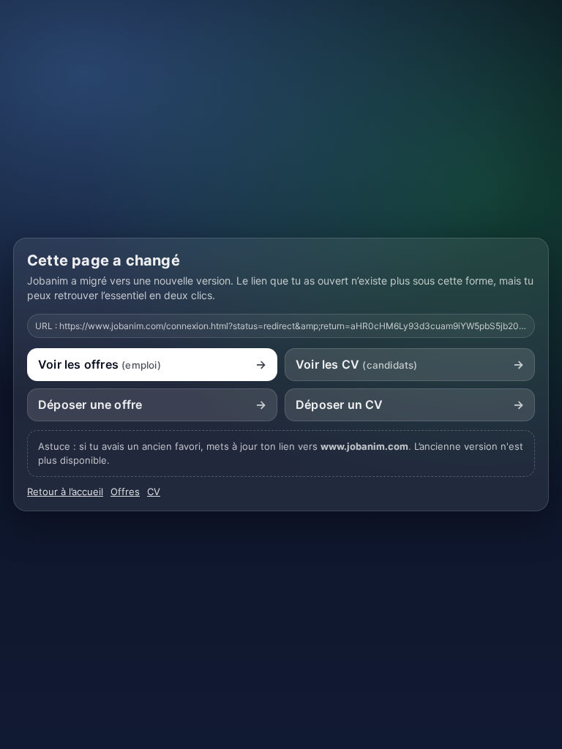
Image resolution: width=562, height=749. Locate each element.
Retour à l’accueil (65, 491)
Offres (125, 491)
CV (153, 491)
